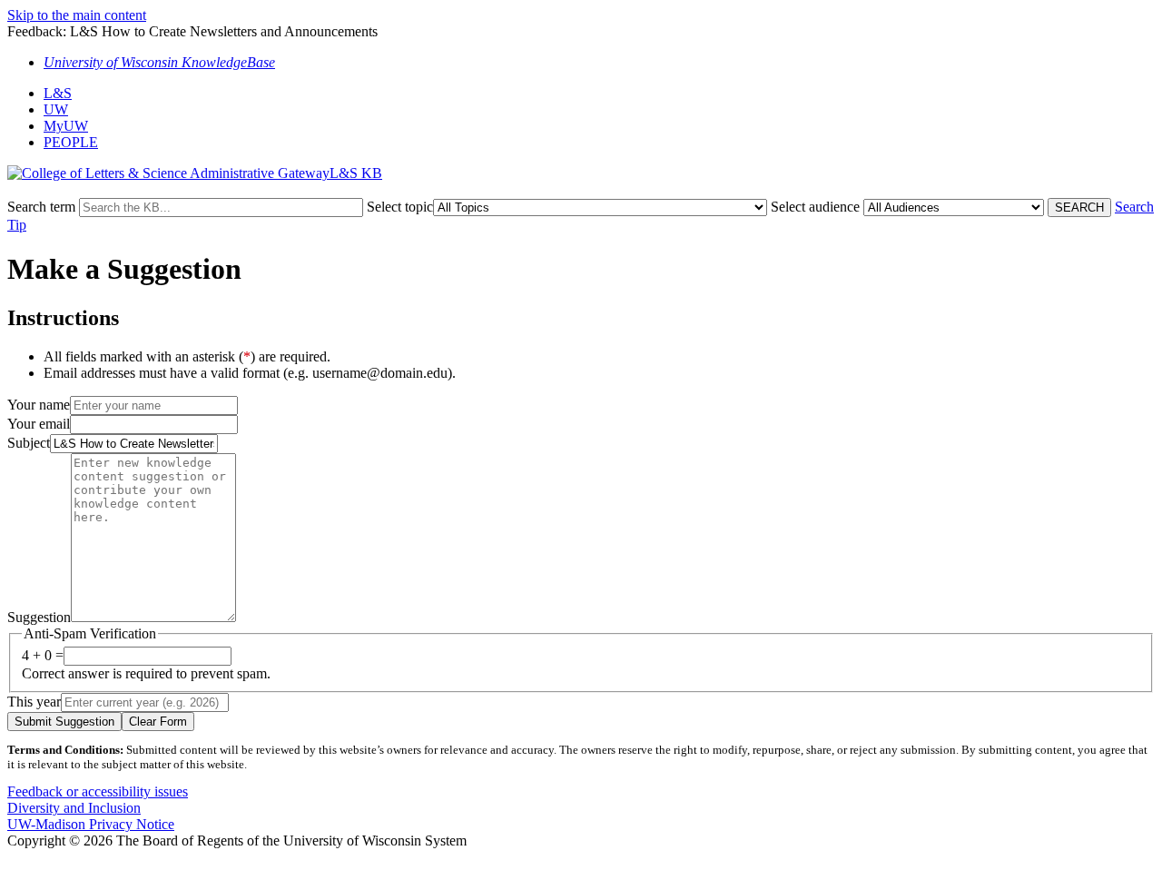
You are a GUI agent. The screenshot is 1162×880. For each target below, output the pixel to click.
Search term (41, 206)
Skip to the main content (76, 15)
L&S (58, 93)
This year (34, 701)
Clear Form (158, 721)
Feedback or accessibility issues (97, 791)
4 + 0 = (43, 655)
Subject (28, 442)
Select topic (400, 206)
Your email (38, 423)
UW (56, 109)
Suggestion (39, 617)
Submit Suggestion (64, 721)
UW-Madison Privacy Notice (90, 824)
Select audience (815, 206)
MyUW (66, 125)
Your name (38, 404)
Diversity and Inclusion (74, 808)
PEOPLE (71, 142)
